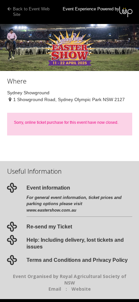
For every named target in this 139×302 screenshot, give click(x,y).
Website (81, 289)
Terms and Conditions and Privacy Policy (77, 260)
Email (54, 289)
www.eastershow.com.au (51, 210)
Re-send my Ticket (49, 226)
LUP (126, 11)
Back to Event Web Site (31, 11)
